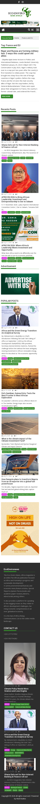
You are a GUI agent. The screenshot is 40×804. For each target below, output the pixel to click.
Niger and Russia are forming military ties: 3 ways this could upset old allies (19, 53)
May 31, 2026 (7, 476)
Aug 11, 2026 (7, 194)
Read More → (7, 96)
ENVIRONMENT (9, 707)
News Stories (6, 411)
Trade (19, 261)
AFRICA (4, 158)
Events (4, 160)
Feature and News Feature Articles (24, 494)
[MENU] (37, 29)
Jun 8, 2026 (6, 436)
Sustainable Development (10, 364)
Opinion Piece (7, 452)
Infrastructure (6, 361)
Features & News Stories (21, 358)
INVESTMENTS (26, 212)
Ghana (10, 160)
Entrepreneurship (28, 258)
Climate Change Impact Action (11, 449)
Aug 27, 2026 (7, 328)
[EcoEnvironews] (3, 29)
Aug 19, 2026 (7, 142)
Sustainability (17, 452)
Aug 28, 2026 (10, 686)
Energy (10, 358)
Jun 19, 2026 (7, 390)
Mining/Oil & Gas (29, 408)
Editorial (18, 258)
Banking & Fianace (13, 158)
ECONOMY (30, 158)
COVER (23, 158)
